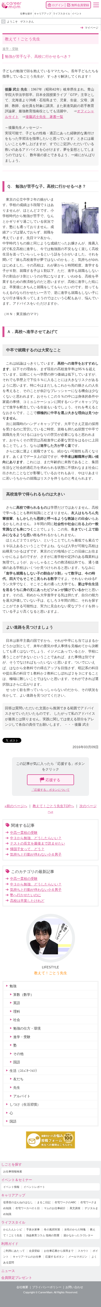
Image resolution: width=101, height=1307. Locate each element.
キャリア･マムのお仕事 (27, 1256)
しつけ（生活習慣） (25, 1104)
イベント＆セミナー (16, 1180)
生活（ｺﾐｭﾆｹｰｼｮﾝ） (24, 1071)
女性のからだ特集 (75, 1229)
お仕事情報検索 (12, 1171)
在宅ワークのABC (65, 1202)
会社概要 (22, 1287)
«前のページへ (16, 806)
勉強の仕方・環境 (27, 1028)
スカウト (83, 1250)
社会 (16, 1020)
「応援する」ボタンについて (50, 789)
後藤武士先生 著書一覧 (44, 117)
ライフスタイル (61, 13)
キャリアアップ (42, 13)
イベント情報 (11, 1186)
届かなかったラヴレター (78, 1235)
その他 (18, 1054)
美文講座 (75, 1208)
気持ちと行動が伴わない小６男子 (36, 854)
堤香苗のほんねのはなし (18, 1202)
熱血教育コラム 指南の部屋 (42, 1235)
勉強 (13, 986)
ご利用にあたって (14, 1250)
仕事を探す (26, 13)
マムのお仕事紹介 (54, 1208)
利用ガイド (9, 1244)
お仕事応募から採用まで (59, 1250)
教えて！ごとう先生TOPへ (53, 806)
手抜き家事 (33, 1229)
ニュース (8, 1271)
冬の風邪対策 (52, 1229)
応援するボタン (54, 1256)
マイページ (91, 27)
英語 (16, 1003)
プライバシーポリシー (47, 1287)
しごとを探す (11, 1164)
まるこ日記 (43, 1202)
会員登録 (34, 1250)
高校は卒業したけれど (27, 901)
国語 (16, 1062)
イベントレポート (34, 1186)
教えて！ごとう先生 (50, 973)
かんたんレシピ (12, 1229)
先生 (16, 1087)
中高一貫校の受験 (24, 833)
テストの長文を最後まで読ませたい (37, 843)
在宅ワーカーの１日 (27, 1208)
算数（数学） (23, 995)
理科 (16, 1011)
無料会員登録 (80, 5)
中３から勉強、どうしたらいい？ (36, 838)
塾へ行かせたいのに (25, 895)
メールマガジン (77, 1256)
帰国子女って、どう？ (27, 849)
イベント (77, 13)
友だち (18, 1079)
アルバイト (21, 1096)
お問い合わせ (74, 1287)
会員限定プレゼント (16, 1278)
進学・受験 (10, 49)
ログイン (58, 5)
